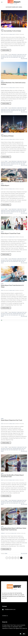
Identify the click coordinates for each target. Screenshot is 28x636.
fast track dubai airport (13, 57)
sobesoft (3, 533)
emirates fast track (4, 57)
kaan (2, 34)
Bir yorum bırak (24, 58)
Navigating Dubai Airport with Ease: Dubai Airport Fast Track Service (13, 529)
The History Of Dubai (7, 136)
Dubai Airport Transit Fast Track (10, 233)
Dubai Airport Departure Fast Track (11, 420)
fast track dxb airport (8, 111)
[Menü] (2, 2)
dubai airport (14, 54)
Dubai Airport (5, 185)
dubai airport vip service (6, 109)
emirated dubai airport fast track (19, 55)
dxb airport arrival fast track (6, 55)
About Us (24, 628)
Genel (2, 29)
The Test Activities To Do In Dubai (11, 31)
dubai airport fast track (21, 54)
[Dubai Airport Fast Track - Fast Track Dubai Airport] (14, 2)
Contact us (5, 615)
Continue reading (6, 50)
